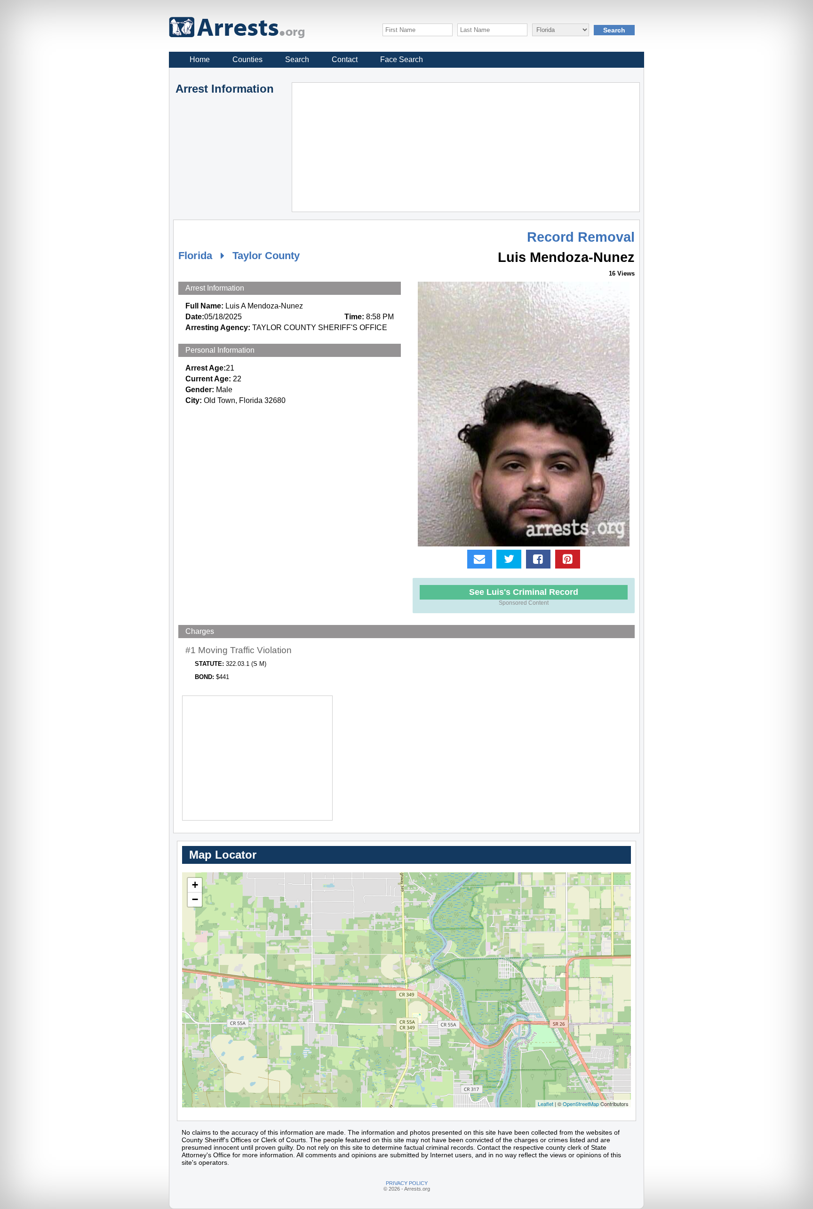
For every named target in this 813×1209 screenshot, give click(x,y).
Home (200, 59)
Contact (345, 59)
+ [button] (195, 885)
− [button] (195, 899)
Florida (195, 255)
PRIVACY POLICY (407, 1183)
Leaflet (545, 1103)
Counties (247, 59)
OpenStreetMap (581, 1103)
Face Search (401, 59)
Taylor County (266, 255)
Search (297, 59)
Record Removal (581, 237)
